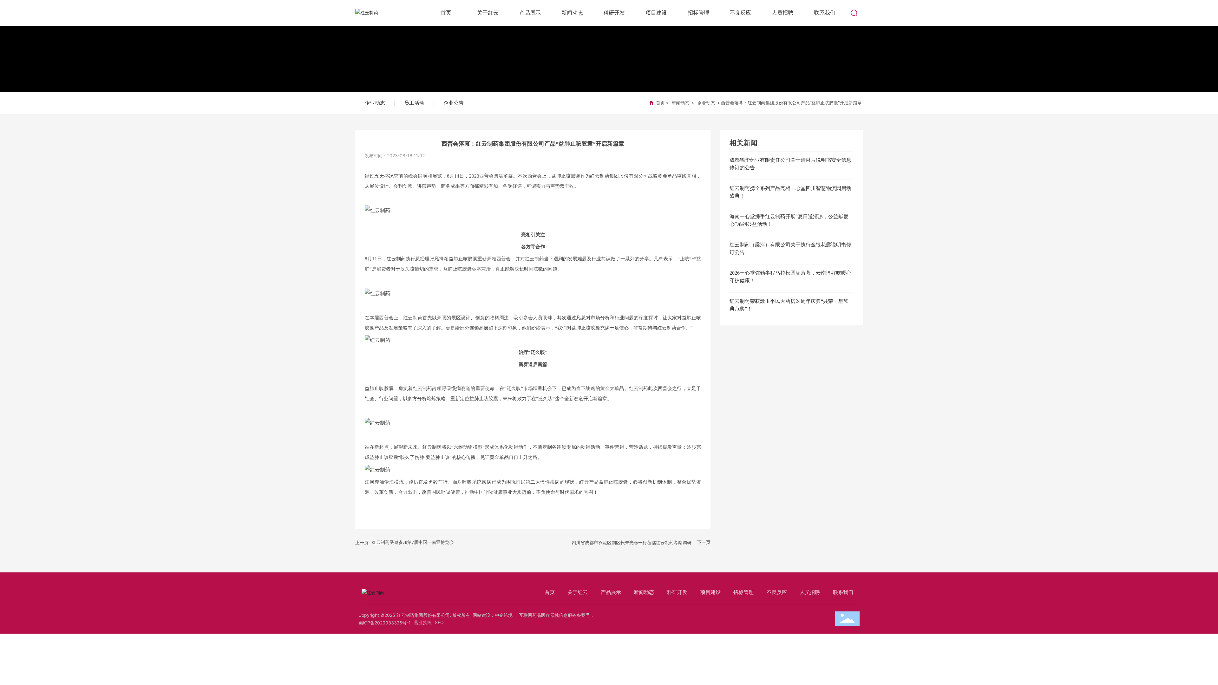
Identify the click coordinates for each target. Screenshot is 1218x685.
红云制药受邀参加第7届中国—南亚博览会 (413, 542)
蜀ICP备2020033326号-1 (384, 622)
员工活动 (414, 103)
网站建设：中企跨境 (493, 615)
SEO (439, 622)
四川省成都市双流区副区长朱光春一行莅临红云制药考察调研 (631, 542)
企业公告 (453, 103)
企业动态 (375, 103)
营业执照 (423, 622)
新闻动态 (680, 103)
